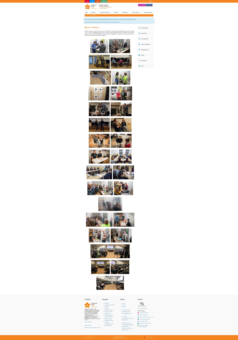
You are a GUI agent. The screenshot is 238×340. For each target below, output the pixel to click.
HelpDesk (104, 1)
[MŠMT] (142, 304)
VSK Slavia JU (125, 326)
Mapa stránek (125, 329)
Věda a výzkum (135, 12)
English (150, 1)
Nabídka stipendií (109, 323)
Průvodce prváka (126, 311)
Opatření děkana (109, 315)
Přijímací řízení (108, 311)
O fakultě (93, 12)
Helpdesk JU (125, 319)
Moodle (97, 1)
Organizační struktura (104, 12)
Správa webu (88, 325)
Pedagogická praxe (126, 313)
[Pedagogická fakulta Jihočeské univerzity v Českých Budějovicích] (98, 6)
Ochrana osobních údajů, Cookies (92, 327)
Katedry (107, 306)
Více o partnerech (142, 308)
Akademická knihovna (127, 328)
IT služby (124, 316)
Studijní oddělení (109, 310)
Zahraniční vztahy (148, 12)
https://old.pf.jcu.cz (115, 19)
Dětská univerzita (126, 323)
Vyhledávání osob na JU (128, 318)
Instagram (142, 5)
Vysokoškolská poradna (128, 324)
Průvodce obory (126, 309)
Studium (116, 12)
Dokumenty (125, 12)
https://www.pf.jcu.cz (115, 22)
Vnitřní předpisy (109, 316)
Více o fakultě (88, 321)
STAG (87, 1)
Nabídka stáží (108, 325)
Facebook (150, 5)
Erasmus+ (107, 322)
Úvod (87, 15)
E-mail (92, 1)
